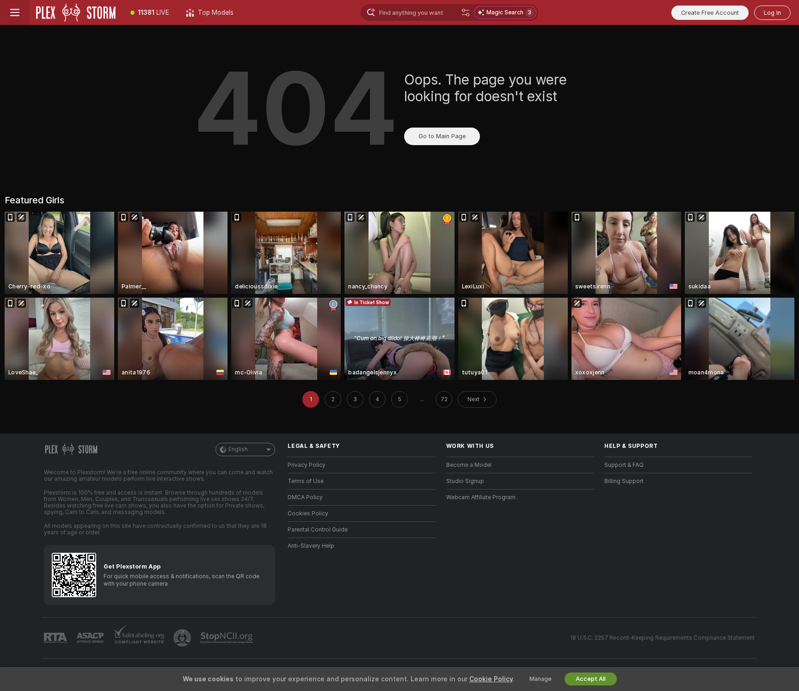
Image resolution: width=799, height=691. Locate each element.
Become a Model (469, 465)
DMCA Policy (305, 497)
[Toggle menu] (15, 12)
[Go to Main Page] (76, 12)
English (238, 449)
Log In (772, 12)
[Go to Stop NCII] (227, 637)
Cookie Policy (491, 679)
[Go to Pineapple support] (183, 638)
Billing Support (624, 481)
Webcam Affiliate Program (481, 497)
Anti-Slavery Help (311, 546)
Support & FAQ (624, 465)
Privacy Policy (307, 465)
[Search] (465, 12)
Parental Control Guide (318, 529)
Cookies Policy (308, 513)
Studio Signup (465, 481)
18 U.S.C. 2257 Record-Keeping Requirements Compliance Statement (662, 638)
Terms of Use (306, 481)
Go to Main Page (442, 136)
